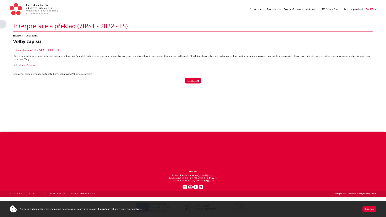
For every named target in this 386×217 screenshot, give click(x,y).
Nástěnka (18, 35)
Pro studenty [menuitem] (274, 9)
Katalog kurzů (17, 193)
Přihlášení (371, 9)
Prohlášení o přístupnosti (84, 193)
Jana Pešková (29, 64)
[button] (331, 9)
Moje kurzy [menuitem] (312, 9)
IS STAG (31, 193)
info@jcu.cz (208, 180)
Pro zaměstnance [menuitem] (293, 9)
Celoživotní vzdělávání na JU (53, 193)
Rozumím (369, 208)
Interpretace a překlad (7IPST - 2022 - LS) (36, 49)
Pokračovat (193, 80)
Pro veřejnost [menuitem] (257, 9)
